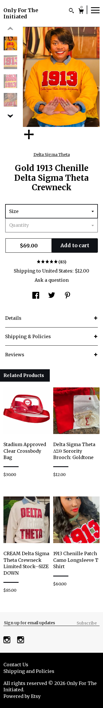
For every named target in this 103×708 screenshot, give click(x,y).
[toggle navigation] (95, 9)
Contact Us (15, 664)
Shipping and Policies (28, 671)
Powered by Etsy (22, 696)
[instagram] (7, 640)
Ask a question (52, 280)
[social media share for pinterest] (67, 296)
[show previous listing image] (10, 29)
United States (57, 271)
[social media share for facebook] (35, 296)
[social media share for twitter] (51, 296)
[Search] (71, 11)
